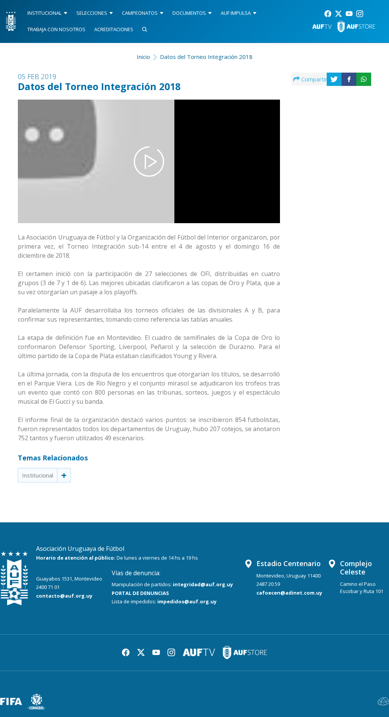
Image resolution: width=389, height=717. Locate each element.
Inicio (143, 56)
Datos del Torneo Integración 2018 (206, 56)
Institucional (37, 475)
